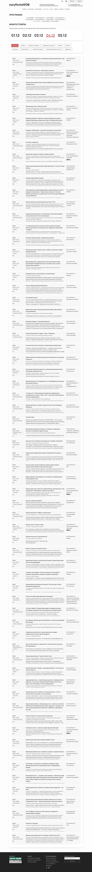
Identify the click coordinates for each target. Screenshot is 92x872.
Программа (46, 9)
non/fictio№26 (29, 19)
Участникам (31, 9)
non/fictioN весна (39, 17)
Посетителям (38, 9)
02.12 (26, 35)
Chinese (79, 1)
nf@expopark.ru (49, 865)
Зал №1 (60, 45)
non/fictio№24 (36, 21)
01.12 (15, 35)
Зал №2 (23, 45)
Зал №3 (68, 45)
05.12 (62, 35)
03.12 (38, 35)
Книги (51, 9)
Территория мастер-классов (54, 49)
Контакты (67, 9)
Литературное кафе (38, 49)
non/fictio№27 (49, 17)
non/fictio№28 (30, 17)
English (72, 1)
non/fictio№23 (45, 21)
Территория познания (48, 45)
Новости (61, 9)
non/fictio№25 (49, 19)
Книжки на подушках (34, 45)
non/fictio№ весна (39, 19)
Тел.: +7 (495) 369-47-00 (50, 863)
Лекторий (15, 49)
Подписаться (72, 861)
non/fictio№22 (54, 21)
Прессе (56, 9)
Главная (24, 9)
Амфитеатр (68, 49)
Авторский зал (25, 49)
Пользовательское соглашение (34, 858)
